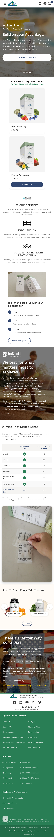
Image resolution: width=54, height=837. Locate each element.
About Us (6, 722)
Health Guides (8, 732)
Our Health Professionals (13, 798)
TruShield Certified (30, 767)
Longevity (26, 762)
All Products (27, 783)
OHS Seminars (8, 808)
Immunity (9, 778)
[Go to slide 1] (24, 72)
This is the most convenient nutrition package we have (23, 686)
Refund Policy (33, 732)
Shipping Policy (34, 727)
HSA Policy (32, 737)
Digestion (9, 767)
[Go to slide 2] (27, 72)
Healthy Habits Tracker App (13, 742)
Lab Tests (9, 783)
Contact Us (7, 727)
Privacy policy (44, 828)
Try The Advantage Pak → (27, 56)
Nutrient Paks (10, 762)
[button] (40, 3)
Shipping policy (27, 831)
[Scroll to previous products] (4, 607)
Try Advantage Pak (19, 341)
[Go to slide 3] (30, 72)
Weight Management (30, 773)
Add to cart (27, 185)
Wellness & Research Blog (13, 737)
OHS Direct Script (10, 803)
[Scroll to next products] (50, 607)
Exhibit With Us (34, 748)
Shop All (27, 623)
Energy (8, 773)
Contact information (40, 831)
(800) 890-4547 (30, 706)
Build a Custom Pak (10, 748)
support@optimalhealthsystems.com (27, 709)
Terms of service (14, 831)
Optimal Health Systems (28, 696)
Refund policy (33, 828)
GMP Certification (35, 742)
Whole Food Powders (30, 778)
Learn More (7, 414)
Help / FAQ (32, 722)
